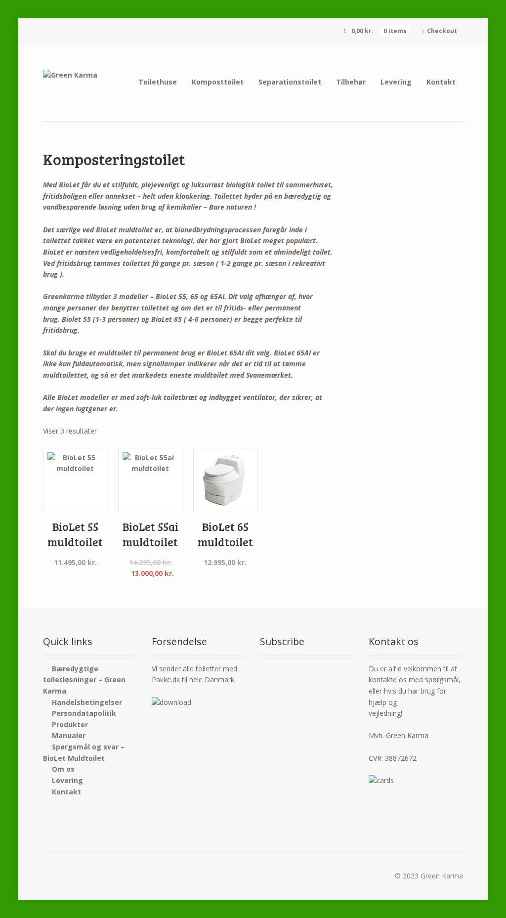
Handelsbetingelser (87, 702)
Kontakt (441, 82)
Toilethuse (157, 82)
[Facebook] (286, 670)
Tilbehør (351, 82)
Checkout (442, 31)
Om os (63, 769)
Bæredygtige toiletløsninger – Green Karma (84, 680)
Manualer (68, 735)
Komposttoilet (218, 82)
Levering (396, 82)
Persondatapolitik (84, 713)
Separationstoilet (289, 82)
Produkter (70, 724)
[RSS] (268, 670)
